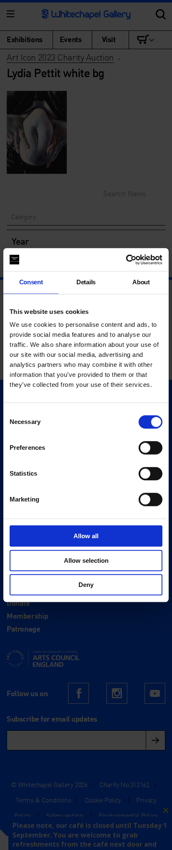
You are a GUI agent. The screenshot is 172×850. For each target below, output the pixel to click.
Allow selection (86, 560)
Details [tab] (86, 282)
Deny (86, 584)
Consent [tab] (31, 282)
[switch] (150, 447)
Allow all (86, 535)
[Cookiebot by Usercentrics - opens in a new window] (125, 259)
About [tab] (140, 282)
